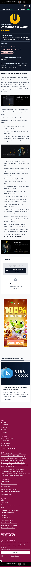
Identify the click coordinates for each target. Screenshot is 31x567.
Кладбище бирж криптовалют (10, 510)
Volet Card (6, 445)
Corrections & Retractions (9, 523)
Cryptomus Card (8, 438)
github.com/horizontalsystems (13, 236)
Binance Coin (22, 65)
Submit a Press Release (8, 528)
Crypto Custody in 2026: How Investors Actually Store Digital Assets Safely (13, 470)
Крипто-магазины (6, 494)
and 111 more (13, 67)
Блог (2, 507)
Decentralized (5, 481)
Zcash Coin (13, 65)
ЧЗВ (2, 500)
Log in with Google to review (16, 270)
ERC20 (7, 65)
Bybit (4, 422)
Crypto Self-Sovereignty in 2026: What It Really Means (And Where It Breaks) (13, 459)
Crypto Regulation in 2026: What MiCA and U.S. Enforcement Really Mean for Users (15, 474)
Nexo (4, 430)
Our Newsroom (5, 518)
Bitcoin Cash (4, 67)
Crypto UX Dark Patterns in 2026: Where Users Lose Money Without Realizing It (13, 455)
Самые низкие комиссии (9, 484)
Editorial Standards (7, 520)
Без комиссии (5, 486)
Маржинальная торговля (9, 489)
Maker (2, 65)
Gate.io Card (6, 443)
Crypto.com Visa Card (9, 448)
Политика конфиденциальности (11, 505)
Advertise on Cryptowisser (9, 525)
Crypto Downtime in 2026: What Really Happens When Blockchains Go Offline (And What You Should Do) (14, 465)
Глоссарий (4, 502)
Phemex (5, 432)
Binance (5, 427)
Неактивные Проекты (8, 512)
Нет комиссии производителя (10, 491)
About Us (4, 515)
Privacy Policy (15, 556)
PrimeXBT (6, 424)
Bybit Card (6, 440)
